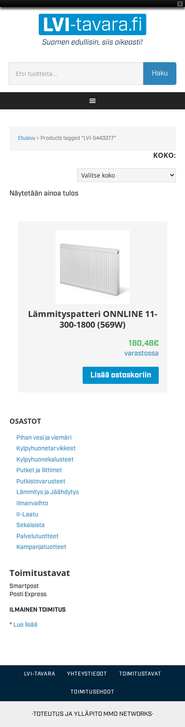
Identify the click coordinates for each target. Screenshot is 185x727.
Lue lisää (25, 625)
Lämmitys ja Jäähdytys (47, 492)
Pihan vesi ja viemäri (43, 438)
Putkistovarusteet (40, 482)
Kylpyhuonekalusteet (45, 460)
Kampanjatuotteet (41, 547)
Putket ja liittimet (39, 470)
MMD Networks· (128, 714)
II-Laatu (27, 515)
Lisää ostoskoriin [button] (120, 375)
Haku (160, 73)
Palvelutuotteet (37, 536)
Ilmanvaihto (32, 503)
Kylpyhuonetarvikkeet (46, 448)
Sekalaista (30, 525)
